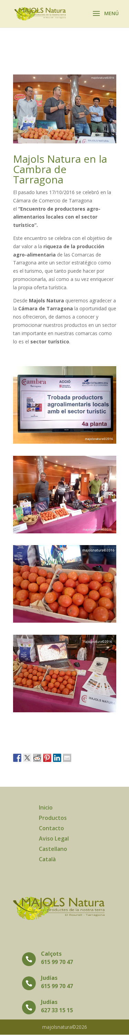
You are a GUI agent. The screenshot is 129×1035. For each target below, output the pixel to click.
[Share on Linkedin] (57, 758)
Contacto (51, 829)
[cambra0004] (64, 622)
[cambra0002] (64, 712)
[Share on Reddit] (37, 758)
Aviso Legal (54, 839)
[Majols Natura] (64, 443)
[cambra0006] (64, 533)
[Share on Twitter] (27, 758)
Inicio (46, 808)
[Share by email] (67, 758)
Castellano (53, 849)
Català (47, 860)
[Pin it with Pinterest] (47, 758)
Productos (53, 818)
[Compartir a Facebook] (17, 758)
